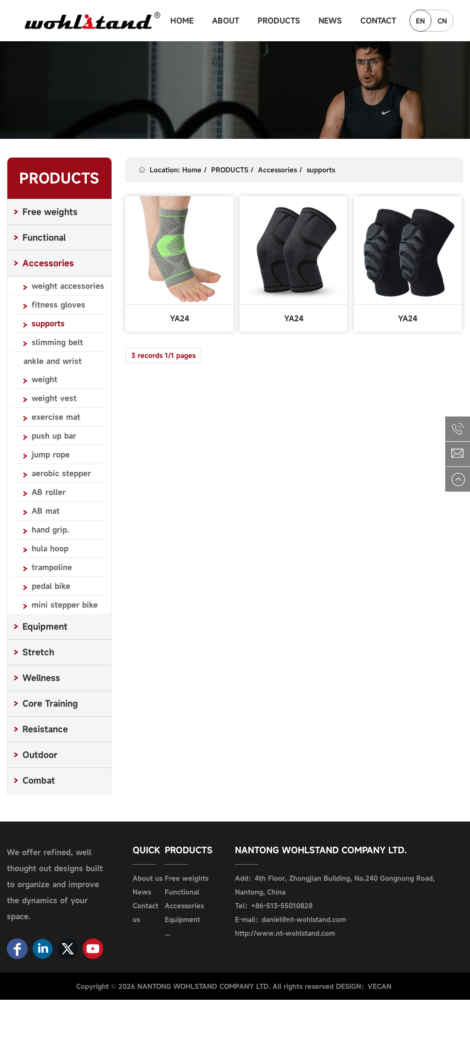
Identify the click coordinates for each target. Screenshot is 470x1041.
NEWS (330, 21)
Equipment (182, 919)
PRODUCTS (278, 21)
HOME (182, 21)
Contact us (145, 912)
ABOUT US (225, 28)
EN (420, 20)
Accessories (277, 169)
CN (442, 20)
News (142, 892)
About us (147, 878)
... (167, 933)
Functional (182, 892)
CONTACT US (378, 28)
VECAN (380, 986)
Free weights (186, 878)
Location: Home (175, 169)
